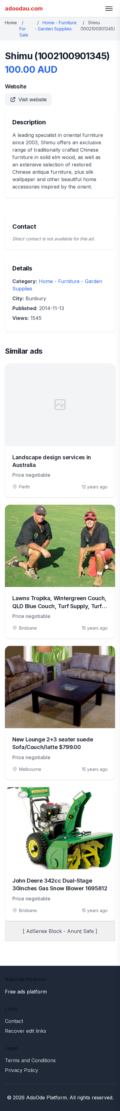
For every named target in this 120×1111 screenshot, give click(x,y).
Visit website (32, 99)
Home (11, 22)
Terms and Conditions (30, 1060)
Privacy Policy (21, 1070)
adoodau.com (24, 8)
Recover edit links (25, 1031)
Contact (14, 1021)
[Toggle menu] (109, 8)
